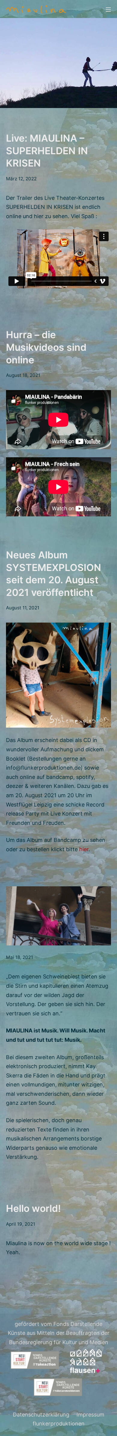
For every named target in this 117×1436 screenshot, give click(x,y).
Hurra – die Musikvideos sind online (46, 347)
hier (83, 849)
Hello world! (33, 1208)
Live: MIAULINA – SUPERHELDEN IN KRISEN (47, 150)
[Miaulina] (36, 9)
